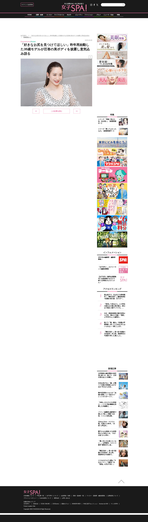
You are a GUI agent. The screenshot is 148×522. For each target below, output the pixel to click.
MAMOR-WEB (76, 503)
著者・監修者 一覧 (78, 495)
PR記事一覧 (40, 495)
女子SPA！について (52, 495)
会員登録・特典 (65, 495)
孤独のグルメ (65, 503)
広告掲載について (29, 495)
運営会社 (56, 498)
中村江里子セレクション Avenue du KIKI (95, 503)
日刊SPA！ (27, 503)
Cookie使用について (45, 498)
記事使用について (113, 495)
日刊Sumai (55, 503)
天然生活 (35, 503)
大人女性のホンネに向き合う (74, 3)
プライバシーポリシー (30, 498)
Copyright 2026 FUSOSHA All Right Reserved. (37, 509)
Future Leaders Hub (29, 506)
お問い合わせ (66, 498)
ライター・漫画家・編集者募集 (96, 495)
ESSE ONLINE (45, 503)
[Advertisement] (74, 25)
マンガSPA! (114, 503)
